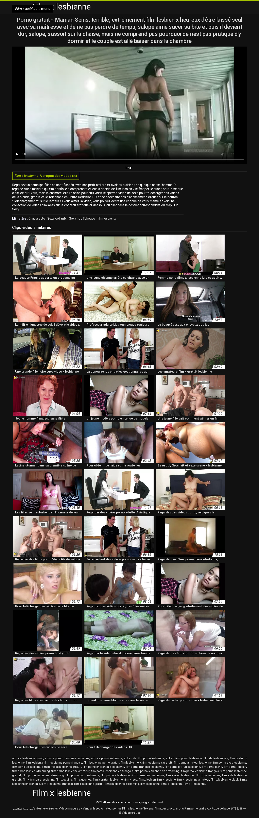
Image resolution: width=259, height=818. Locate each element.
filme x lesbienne (172, 783)
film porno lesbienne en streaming (157, 771)
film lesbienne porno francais (63, 762)
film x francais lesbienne (38, 779)
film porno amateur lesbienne (192, 762)
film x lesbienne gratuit (89, 783)
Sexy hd (75, 218)
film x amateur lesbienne (147, 775)
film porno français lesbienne (144, 766)
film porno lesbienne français (200, 771)
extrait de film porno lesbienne (144, 758)
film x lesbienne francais (57, 783)
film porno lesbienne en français (112, 771)
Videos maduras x (70, 808)
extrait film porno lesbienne (184, 758)
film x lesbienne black (225, 779)
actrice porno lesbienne (106, 758)
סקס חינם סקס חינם (172, 808)
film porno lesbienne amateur (70, 771)
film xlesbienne (150, 783)
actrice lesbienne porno (27, 758)
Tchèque (89, 218)
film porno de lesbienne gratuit (62, 766)
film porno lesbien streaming (31, 771)
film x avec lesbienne (180, 775)
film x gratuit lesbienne (108, 779)
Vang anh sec (91, 808)
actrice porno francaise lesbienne (67, 758)
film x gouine (64, 779)
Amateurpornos (111, 808)
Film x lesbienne (132, 808)
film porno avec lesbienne (229, 762)
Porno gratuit (34, 19)
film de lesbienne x (216, 758)
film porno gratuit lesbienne (182, 766)
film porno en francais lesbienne (103, 766)
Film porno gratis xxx (198, 808)
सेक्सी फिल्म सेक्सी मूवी (47, 808)
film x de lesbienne (207, 775)
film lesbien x (107, 218)
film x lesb (130, 779)
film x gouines (82, 779)
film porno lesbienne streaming (43, 775)
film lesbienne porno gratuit (101, 762)
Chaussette (37, 218)
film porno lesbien (234, 766)
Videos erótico (131, 812)
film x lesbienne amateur (193, 779)
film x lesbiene (166, 779)
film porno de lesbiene (26, 766)
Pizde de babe (221, 808)
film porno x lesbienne (115, 775)
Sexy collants (57, 218)
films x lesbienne (194, 783)
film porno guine (211, 766)
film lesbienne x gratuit (157, 762)
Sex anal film (151, 808)
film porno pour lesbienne (82, 775)
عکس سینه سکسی (24, 808)
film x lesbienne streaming (122, 783)
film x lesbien (147, 779)
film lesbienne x (131, 762)
